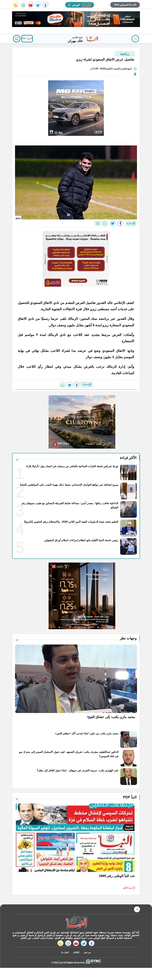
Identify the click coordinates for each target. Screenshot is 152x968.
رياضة (124, 54)
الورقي (76, 4)
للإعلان (76, 952)
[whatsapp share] (105, 223)
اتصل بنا (65, 952)
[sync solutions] (93, 962)
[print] (98, 223)
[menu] (135, 38)
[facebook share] (120, 223)
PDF (24, 38)
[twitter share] (113, 223)
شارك (129, 223)
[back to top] (137, 909)
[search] (16, 38)
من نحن (87, 952)
